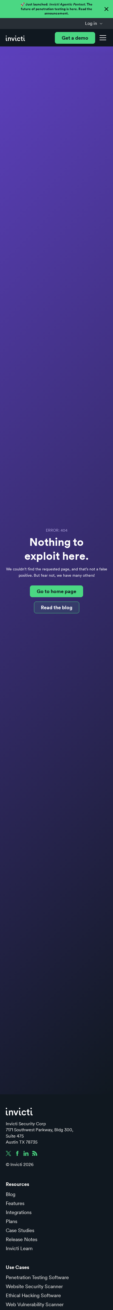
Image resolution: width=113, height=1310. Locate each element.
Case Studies (20, 1230)
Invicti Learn (19, 1248)
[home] (15, 37)
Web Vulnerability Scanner (35, 1304)
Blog (10, 1194)
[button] (94, 23)
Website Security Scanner (34, 1286)
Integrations (19, 1212)
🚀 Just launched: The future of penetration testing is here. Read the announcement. (56, 8)
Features (15, 1203)
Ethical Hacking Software (33, 1295)
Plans (11, 1221)
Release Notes (21, 1239)
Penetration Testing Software (37, 1277)
